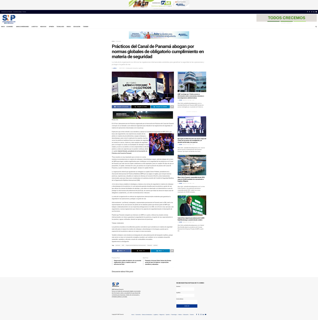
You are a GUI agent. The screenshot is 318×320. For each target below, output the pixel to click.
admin (115, 68)
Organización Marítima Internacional (136, 245)
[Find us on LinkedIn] (313, 12)
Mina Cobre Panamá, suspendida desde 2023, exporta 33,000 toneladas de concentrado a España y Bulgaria (191, 179)
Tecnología (60, 26)
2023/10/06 (122, 68)
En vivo (24, 11)
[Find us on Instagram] (311, 12)
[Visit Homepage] (8, 19)
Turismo (85, 26)
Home (113, 41)
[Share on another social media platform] (172, 106)
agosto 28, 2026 (187, 183)
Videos (69, 26)
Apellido (178, 292)
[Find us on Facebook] (307, 12)
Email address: (179, 299)
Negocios (43, 26)
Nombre (178, 286)
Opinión (51, 26)
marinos (118, 245)
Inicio (3, 26)
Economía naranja (17, 11)
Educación (76, 26)
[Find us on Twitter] (309, 12)
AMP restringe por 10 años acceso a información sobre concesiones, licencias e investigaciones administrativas (191, 96)
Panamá (149, 245)
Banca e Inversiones (22, 26)
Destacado (118, 41)
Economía (10, 26)
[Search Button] (316, 27)
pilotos (155, 245)
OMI (123, 245)
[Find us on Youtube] (316, 12)
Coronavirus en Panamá (6, 11)
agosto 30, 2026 (187, 100)
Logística (34, 26)
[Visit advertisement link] (159, 4)
